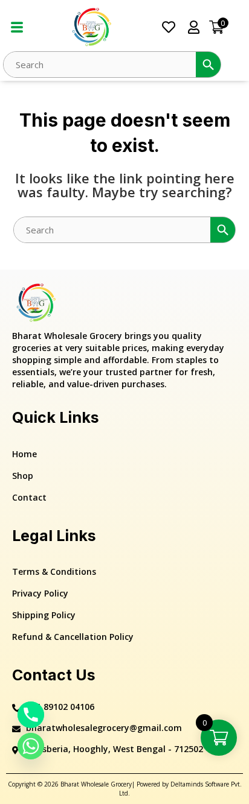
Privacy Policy (40, 593)
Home (24, 454)
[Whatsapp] (31, 746)
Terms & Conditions (54, 571)
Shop (22, 475)
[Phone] (31, 714)
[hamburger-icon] (16, 27)
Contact (29, 497)
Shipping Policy (44, 615)
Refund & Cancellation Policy (73, 636)
